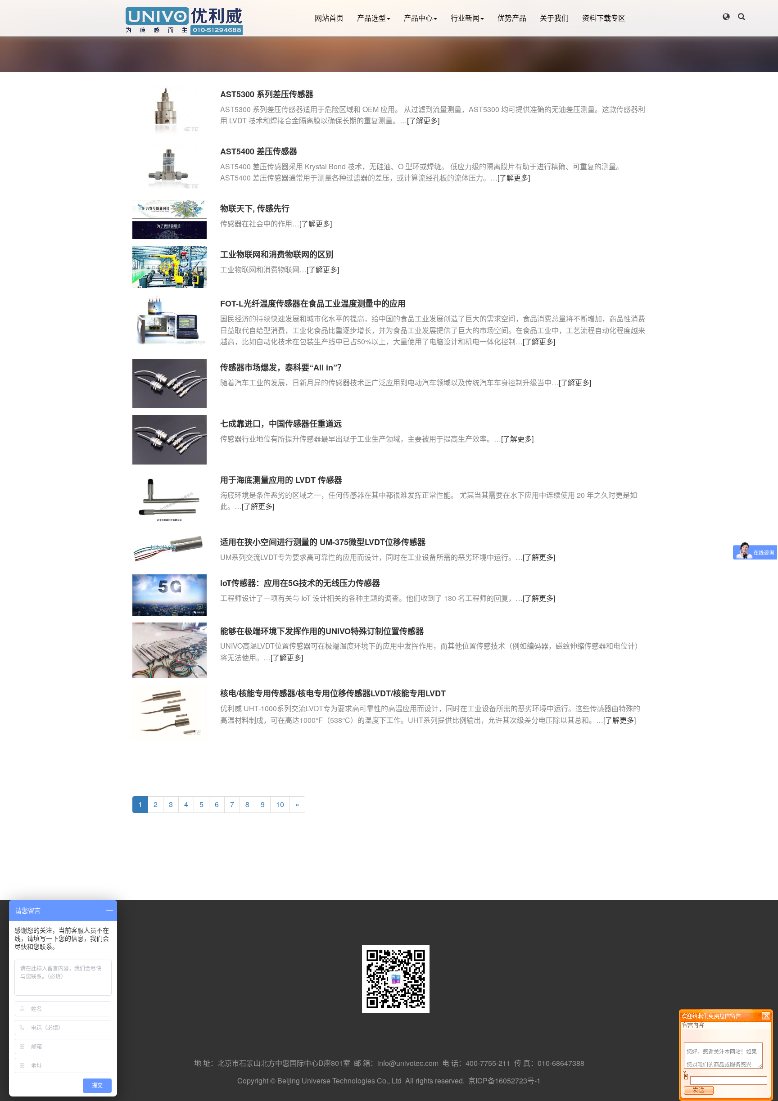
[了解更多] (423, 120)
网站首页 (329, 18)
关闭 (766, 1015)
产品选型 (371, 18)
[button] (726, 17)
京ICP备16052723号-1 (504, 1080)
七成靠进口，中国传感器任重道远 (281, 423)
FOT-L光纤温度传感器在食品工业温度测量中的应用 (313, 303)
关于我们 (554, 18)
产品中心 (418, 18)
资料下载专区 (603, 18)
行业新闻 (465, 18)
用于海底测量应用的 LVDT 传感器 (281, 480)
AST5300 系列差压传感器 (266, 94)
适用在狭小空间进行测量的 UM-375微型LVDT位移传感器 (322, 542)
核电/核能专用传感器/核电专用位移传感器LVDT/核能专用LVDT (333, 693)
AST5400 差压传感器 (258, 151)
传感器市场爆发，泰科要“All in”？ (282, 367)
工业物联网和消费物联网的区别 (277, 254)
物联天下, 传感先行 (254, 208)
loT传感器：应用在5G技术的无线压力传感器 (300, 583)
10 (280, 804)
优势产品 (512, 18)
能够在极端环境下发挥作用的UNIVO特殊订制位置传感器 (322, 631)
